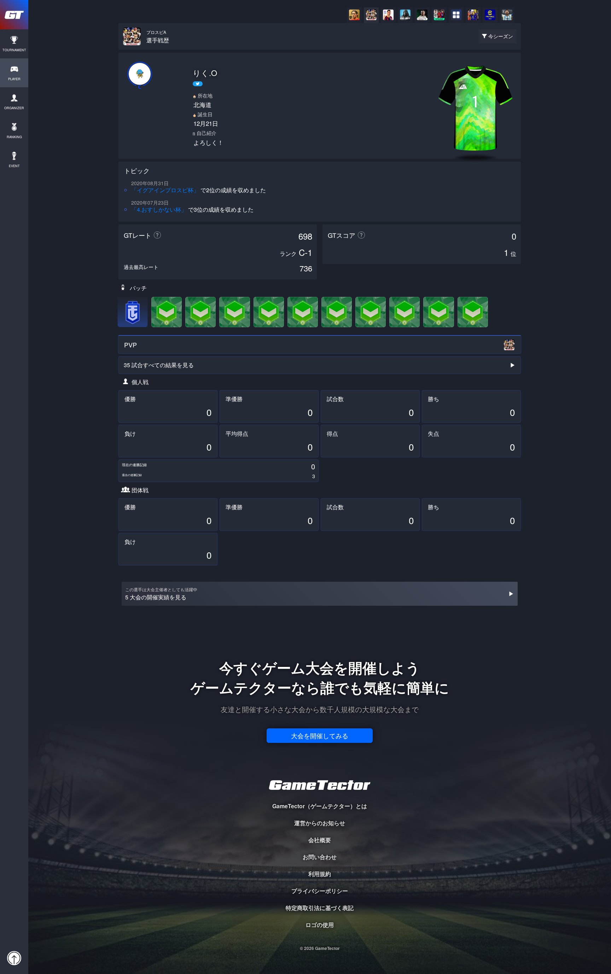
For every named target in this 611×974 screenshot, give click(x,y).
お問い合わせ (320, 857)
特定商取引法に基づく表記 (320, 908)
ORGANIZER (14, 108)
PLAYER (14, 79)
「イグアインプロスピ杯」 (165, 190)
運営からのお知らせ (319, 823)
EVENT (14, 166)
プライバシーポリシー (319, 891)
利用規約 (319, 874)
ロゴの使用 (320, 925)
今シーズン (500, 36)
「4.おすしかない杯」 (159, 209)
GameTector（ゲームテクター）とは (319, 806)
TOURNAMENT (14, 50)
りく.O (205, 73)
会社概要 (319, 840)
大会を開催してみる (319, 735)
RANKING (14, 137)
